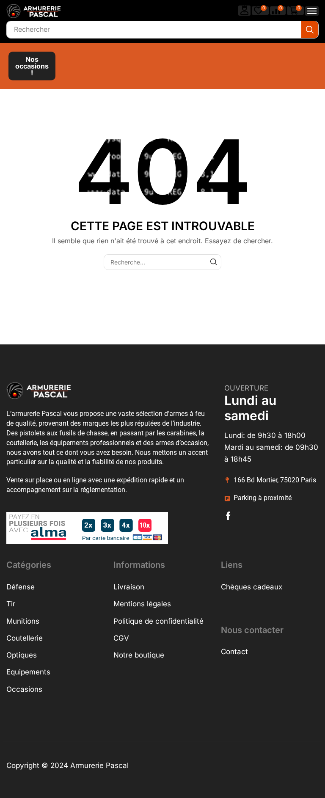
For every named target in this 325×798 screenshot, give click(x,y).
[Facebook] (228, 516)
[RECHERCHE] (213, 262)
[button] (244, 10)
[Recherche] (309, 29)
